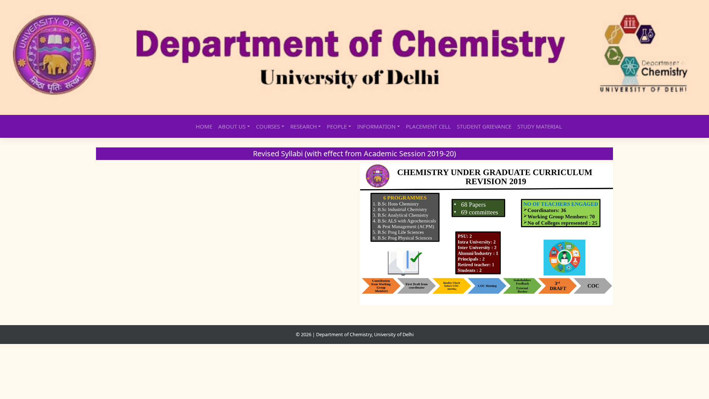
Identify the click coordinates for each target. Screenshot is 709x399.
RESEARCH (303, 126)
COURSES (268, 126)
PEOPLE (337, 126)
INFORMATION (376, 126)
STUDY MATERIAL (539, 126)
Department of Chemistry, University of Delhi (365, 334)
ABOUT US (232, 126)
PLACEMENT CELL (428, 126)
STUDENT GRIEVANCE (484, 126)
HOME (204, 126)
